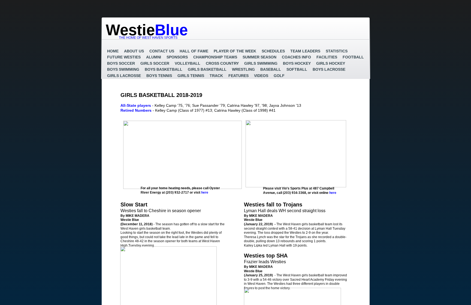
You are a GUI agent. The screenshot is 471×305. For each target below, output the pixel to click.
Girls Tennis (190, 75)
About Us (134, 51)
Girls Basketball (207, 69)
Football (353, 57)
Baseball (270, 69)
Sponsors (177, 57)
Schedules (273, 51)
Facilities (326, 57)
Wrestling (243, 69)
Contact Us (161, 51)
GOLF (279, 75)
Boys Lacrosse (329, 69)
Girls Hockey (330, 63)
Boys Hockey (297, 63)
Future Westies (124, 57)
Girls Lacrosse (124, 75)
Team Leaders (305, 51)
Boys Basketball (163, 69)
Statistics (337, 51)
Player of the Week (235, 51)
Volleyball (187, 63)
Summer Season (259, 57)
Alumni (153, 57)
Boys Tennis (159, 75)
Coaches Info (296, 57)
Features (238, 75)
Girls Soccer (154, 63)
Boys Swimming (123, 69)
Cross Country (222, 63)
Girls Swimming (260, 63)
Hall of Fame (194, 51)
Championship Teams (215, 57)
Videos (261, 75)
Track (216, 75)
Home (113, 51)
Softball (296, 69)
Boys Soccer (121, 63)
